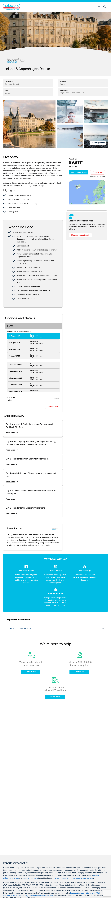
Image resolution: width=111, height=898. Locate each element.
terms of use (14, 878)
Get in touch (31, 672)
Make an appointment (80, 235)
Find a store (55, 697)
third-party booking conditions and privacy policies (72, 878)
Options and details (79, 172)
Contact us (79, 672)
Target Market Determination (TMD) (38, 895)
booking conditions (30, 878)
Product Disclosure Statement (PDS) (85, 893)
